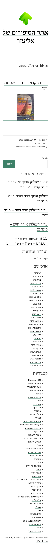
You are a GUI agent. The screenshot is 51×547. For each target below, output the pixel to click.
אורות (38, 394)
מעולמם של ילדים (33, 466)
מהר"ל (38, 462)
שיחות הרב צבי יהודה (31, 521)
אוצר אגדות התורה (33, 383)
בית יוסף (37, 407)
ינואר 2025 (36, 314)
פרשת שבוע (36, 493)
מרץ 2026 (37, 280)
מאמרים (37, 459)
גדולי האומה (35, 414)
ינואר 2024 (36, 355)
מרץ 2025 (37, 311)
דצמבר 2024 (35, 317)
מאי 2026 (37, 276)
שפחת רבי (20, 147)
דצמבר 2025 (35, 290)
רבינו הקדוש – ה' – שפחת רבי (26, 85)
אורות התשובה (34, 397)
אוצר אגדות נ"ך (34, 390)
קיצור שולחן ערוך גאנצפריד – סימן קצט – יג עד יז (26, 184)
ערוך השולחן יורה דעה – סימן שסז (26, 212)
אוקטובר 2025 (35, 297)
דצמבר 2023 (35, 359)
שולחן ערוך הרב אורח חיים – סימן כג (26, 198)
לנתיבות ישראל (34, 452)
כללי (39, 445)
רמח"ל (38, 510)
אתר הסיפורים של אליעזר (25, 36)
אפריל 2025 (36, 307)
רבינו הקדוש (40, 143)
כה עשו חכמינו (34, 442)
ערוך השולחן (35, 486)
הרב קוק (37, 431)
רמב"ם (38, 507)
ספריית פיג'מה (34, 483)
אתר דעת (37, 404)
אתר (39, 400)
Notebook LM (34, 380)
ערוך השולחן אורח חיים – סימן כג (29, 226)
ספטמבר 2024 (34, 328)
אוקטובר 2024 (35, 324)
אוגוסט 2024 (35, 331)
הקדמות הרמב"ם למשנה (30, 425)
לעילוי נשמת (35, 455)
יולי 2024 (37, 335)
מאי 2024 (37, 341)
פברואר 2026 (35, 283)
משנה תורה (36, 473)
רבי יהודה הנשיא (38, 147)
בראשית (37, 411)
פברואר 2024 (35, 352)
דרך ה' (38, 418)
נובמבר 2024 (35, 321)
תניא (39, 528)
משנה (38, 469)
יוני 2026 (37, 273)
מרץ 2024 (37, 348)
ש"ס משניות (35, 514)
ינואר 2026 (36, 287)
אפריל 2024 (36, 345)
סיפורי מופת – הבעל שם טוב (28, 479)
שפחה (27, 147)
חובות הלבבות (34, 435)
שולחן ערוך (36, 517)
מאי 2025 (37, 304)
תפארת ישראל (35, 531)
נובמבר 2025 (35, 293)
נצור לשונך (36, 476)
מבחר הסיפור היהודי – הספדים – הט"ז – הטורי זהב (27, 241)
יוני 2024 (37, 338)
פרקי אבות (36, 490)
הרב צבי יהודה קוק (33, 428)
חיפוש (45, 158)
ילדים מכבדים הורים (32, 438)
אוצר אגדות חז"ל (34, 387)
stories (42, 140)
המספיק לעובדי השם (32, 421)
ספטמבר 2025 (35, 300)
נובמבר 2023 (35, 362)
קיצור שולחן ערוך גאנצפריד (29, 497)
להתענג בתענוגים (33, 449)
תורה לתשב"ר (35, 524)
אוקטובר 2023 (35, 365)
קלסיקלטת (36, 500)
